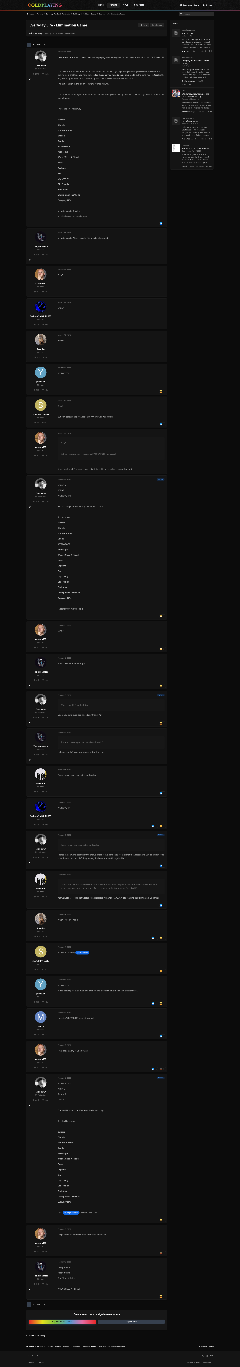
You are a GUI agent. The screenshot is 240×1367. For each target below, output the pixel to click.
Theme (30, 1363)
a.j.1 (183, 66)
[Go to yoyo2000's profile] (41, 372)
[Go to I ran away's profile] (30, 33)
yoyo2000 (40, 381)
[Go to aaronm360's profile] (41, 274)
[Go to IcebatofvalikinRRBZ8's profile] (41, 307)
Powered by (199, 1363)
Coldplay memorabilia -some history (195, 62)
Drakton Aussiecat (188, 81)
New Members (188, 57)
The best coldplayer (189, 99)
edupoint (185, 111)
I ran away (37, 33)
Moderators (41, 69)
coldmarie (185, 51)
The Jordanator (41, 246)
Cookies (41, 1363)
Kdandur (41, 349)
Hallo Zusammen (190, 121)
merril (41, 1026)
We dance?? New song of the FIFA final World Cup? (195, 95)
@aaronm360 (82, 952)
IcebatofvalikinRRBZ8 (40, 316)
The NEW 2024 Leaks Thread (195, 148)
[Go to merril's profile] (41, 1017)
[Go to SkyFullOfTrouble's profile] (41, 405)
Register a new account (62, 1322)
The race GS (187, 33)
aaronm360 (40, 283)
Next (38, 45)
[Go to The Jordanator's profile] (41, 237)
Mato (184, 36)
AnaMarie (40, 783)
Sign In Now (131, 1322)
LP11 (184, 91)
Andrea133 (186, 124)
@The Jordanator (71, 1212)
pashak (184, 166)
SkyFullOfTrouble (40, 414)
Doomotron (186, 151)
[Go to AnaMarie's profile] (41, 774)
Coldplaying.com (188, 30)
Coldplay (185, 145)
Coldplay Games (68, 33)
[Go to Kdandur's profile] (41, 340)
